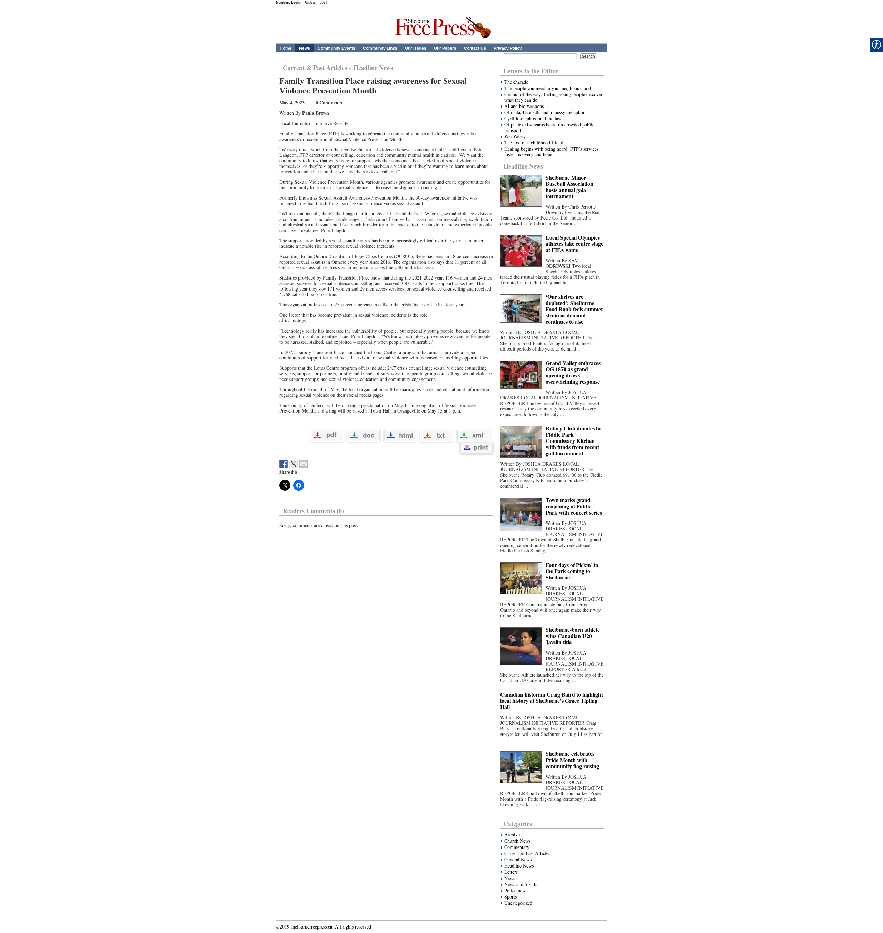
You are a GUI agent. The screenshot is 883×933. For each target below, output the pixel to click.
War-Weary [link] (515, 136)
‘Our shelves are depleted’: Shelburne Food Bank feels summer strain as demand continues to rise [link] (574, 309)
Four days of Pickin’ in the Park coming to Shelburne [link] (572, 571)
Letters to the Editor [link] (531, 71)
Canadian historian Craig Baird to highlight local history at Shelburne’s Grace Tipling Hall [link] (551, 700)
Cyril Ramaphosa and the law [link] (533, 118)
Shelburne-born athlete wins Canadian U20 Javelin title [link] (573, 636)
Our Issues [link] (415, 48)
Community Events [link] (336, 48)
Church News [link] (517, 841)
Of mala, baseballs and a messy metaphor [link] (544, 112)
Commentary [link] (516, 847)
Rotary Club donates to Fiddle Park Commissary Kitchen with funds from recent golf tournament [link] (573, 440)
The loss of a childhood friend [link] (533, 142)
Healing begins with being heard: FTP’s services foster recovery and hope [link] (551, 151)
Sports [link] (510, 897)
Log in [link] (324, 2)
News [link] (304, 48)
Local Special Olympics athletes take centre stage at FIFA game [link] (574, 243)
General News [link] (518, 859)
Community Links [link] (380, 48)
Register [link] (311, 2)
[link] (445, 42)
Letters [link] (511, 872)
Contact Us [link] (475, 48)
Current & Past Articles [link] (315, 67)
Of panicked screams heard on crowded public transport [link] (549, 127)
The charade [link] (516, 82)
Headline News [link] (373, 67)
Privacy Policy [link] (508, 48)
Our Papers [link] (445, 48)
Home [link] (285, 48)
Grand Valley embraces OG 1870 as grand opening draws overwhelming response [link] (573, 372)
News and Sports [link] (520, 884)
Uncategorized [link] (518, 903)
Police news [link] (515, 890)
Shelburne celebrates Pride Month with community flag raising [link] (572, 760)
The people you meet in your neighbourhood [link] (547, 88)
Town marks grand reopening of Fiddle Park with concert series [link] (574, 506)
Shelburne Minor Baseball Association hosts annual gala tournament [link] (569, 186)
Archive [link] (512, 835)
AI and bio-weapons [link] (524, 106)
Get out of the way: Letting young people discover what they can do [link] (553, 97)
